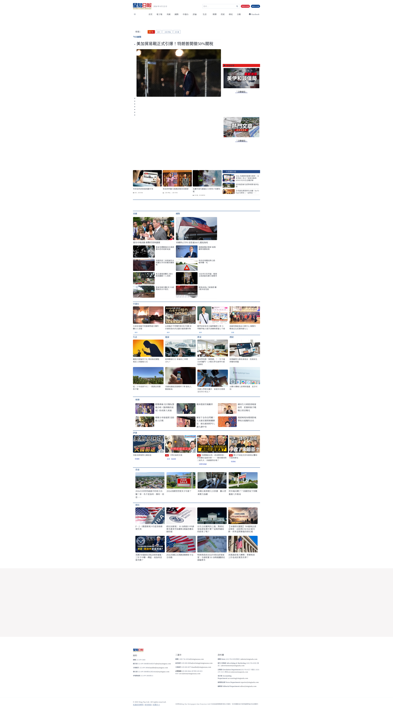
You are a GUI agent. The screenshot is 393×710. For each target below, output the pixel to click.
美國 (168, 14)
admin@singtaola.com (249, 659)
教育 (199, 336)
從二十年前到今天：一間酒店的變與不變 (147, 387)
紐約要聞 (140, 192)
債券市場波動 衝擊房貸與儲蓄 (146, 242)
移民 (231, 14)
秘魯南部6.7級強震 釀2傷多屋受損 (207, 288)
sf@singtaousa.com (196, 659)
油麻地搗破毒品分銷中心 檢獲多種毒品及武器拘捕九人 (242, 327)
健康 (167, 336)
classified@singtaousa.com (201, 667)
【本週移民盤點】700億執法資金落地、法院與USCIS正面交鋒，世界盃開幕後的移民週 (242, 529)
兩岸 (136, 332)
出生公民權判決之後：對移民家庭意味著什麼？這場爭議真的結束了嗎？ (210, 529)
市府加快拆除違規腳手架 (143, 189)
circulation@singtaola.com (238, 672)
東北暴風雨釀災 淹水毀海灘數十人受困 (164, 275)
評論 (135, 432)
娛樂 (215, 14)
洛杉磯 (196, 195)
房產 (223, 14)
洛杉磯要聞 (202, 195)
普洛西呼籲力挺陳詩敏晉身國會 (176, 189)
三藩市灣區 (167, 192)
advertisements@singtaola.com (232, 665)
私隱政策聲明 (138, 704)
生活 (135, 336)
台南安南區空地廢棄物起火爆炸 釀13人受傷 (146, 327)
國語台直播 (255, 6)
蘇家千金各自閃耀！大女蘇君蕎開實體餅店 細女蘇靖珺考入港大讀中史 (205, 422)
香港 (232, 332)
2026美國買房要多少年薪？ (179, 490)
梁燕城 (233, 461)
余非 (168, 459)
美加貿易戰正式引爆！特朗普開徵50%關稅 (175, 43)
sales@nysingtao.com (163, 663)
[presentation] (179, 73)
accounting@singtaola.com (238, 678)
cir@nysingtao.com (162, 671)
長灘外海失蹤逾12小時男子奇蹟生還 (206, 190)
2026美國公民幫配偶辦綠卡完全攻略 (179, 556)
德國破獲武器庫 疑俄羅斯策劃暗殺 (207, 248)
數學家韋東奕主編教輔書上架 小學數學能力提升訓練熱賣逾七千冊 (211, 327)
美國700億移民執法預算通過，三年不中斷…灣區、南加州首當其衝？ (149, 557)
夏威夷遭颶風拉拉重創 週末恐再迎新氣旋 (165, 248)
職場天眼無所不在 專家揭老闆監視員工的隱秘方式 (146, 360)
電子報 (159, 14)
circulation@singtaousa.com (189, 673)
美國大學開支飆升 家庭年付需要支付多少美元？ (211, 390)
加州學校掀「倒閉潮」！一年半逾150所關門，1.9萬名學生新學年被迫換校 (211, 362)
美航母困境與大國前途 (142, 455)
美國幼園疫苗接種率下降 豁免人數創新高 (178, 387)
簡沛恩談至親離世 (204, 404)
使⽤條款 (148, 704)
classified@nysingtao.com (158, 667)
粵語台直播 (245, 6)
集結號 (173, 459)
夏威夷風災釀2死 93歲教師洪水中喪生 (165, 288)
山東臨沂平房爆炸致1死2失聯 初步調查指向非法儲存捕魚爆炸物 (178, 327)
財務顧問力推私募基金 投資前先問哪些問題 (243, 360)
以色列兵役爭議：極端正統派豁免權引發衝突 (208, 275)
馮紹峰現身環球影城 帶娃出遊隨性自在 (247, 419)
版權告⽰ (156, 704)
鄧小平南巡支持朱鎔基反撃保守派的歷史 (243, 456)
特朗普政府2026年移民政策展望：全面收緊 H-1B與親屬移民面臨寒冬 (211, 557)
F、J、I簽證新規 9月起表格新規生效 (149, 527)
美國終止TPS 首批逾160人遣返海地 (192, 242)
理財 (232, 336)
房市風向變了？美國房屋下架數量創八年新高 (243, 492)
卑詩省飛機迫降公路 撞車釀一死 (207, 261)
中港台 (186, 14)
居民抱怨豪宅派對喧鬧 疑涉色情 (247, 185)
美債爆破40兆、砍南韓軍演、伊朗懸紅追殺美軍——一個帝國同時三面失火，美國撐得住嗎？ (211, 458)
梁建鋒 (137, 459)
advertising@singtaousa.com (202, 663)
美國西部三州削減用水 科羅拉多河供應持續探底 (165, 262)
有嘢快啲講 (203, 464)
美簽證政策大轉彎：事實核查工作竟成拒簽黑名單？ (241, 556)
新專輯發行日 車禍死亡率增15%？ (176, 360)
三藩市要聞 (174, 192)
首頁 (150, 14)
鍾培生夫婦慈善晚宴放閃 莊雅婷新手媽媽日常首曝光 (247, 407)
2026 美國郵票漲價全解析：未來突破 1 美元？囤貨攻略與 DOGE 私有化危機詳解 (247, 178)
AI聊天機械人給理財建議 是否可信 (243, 387)
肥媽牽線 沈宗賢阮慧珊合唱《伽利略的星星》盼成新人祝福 (164, 407)
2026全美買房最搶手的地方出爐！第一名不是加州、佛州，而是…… (149, 494)
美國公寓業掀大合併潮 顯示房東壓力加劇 (212, 492)
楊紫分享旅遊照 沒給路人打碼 (164, 419)
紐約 (135, 192)
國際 (176, 14)
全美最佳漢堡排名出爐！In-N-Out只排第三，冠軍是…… (247, 191)
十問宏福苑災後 (174, 455)
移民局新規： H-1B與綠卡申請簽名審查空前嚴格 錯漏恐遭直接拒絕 (180, 529)
